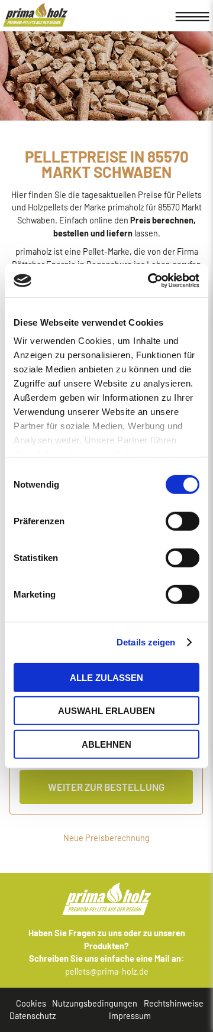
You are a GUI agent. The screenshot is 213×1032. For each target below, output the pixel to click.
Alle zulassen (106, 677)
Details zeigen (146, 642)
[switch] (153, 520)
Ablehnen (106, 744)
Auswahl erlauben (106, 711)
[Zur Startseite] (35, 15)
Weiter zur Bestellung (106, 787)
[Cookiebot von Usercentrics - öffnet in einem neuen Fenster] (150, 280)
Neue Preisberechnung (106, 838)
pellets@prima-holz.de (107, 971)
